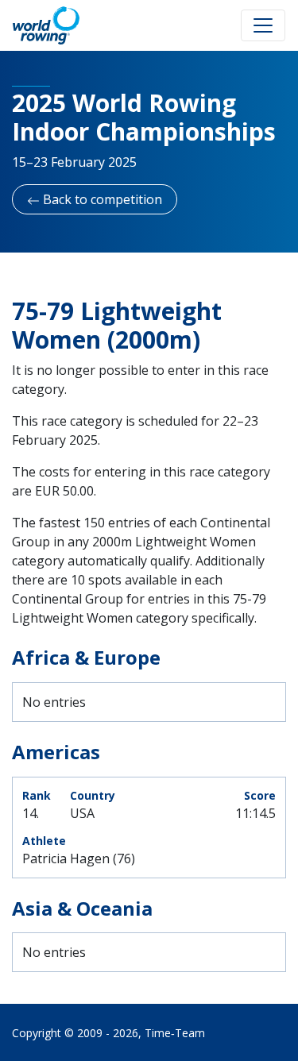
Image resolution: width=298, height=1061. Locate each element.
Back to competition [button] (101, 199)
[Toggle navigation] (263, 25)
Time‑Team (175, 1032)
